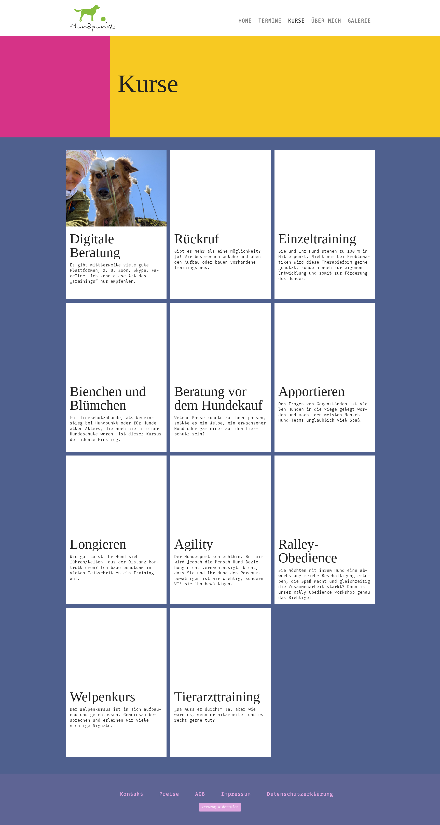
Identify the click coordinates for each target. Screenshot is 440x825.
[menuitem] (245, 18)
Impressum (236, 794)
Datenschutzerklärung (300, 794)
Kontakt (131, 794)
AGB (200, 794)
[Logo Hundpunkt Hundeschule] (92, 18)
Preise (169, 794)
